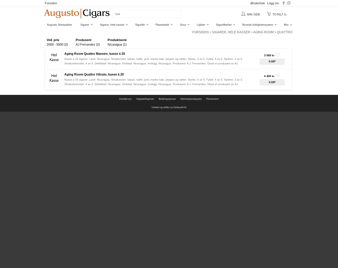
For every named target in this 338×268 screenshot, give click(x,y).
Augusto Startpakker (59, 24)
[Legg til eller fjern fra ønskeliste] (277, 56)
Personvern (212, 99)
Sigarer (84, 24)
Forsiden (51, 3)
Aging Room (263, 32)
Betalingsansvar (167, 99)
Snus (183, 24)
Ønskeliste (257, 3)
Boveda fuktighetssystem (257, 24)
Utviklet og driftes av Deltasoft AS (169, 107)
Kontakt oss (125, 99)
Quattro (284, 32)
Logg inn (273, 3)
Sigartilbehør (224, 24)
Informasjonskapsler (191, 99)
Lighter (201, 24)
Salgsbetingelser (145, 99)
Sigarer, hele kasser (112, 24)
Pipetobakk (162, 24)
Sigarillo (140, 24)
